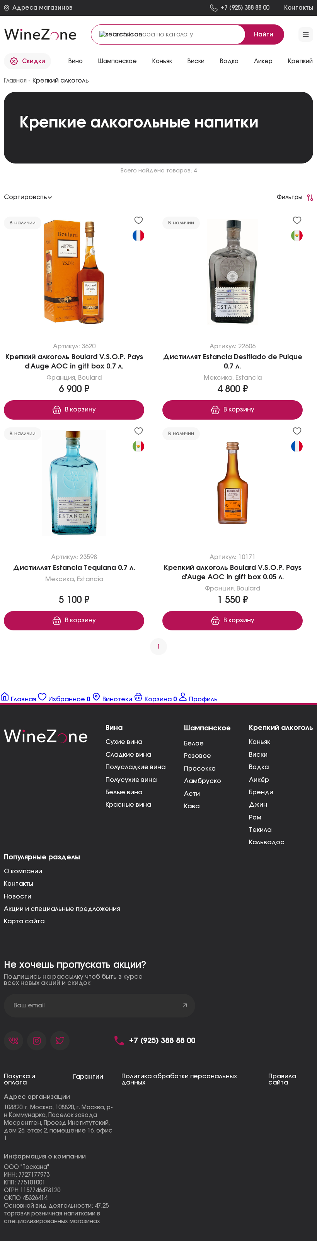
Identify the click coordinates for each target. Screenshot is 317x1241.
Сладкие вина (128, 755)
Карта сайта (24, 921)
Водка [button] (229, 61)
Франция (60, 378)
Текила (260, 830)
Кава (191, 806)
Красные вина (128, 805)
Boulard (90, 378)
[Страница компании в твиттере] (60, 1040)
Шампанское (117, 61)
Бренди (261, 792)
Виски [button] (196, 61)
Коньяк (162, 61)
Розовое (197, 756)
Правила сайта (282, 1079)
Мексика (218, 378)
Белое (194, 743)
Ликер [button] (263, 61)
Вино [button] (75, 61)
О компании (23, 871)
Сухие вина (124, 742)
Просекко (200, 769)
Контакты (18, 884)
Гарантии (88, 1077)
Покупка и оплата (19, 1079)
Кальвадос (267, 842)
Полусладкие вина (135, 767)
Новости (17, 896)
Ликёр (259, 780)
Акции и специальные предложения (62, 909)
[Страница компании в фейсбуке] (36, 1040)
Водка (259, 767)
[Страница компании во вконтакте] (13, 1040)
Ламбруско (202, 781)
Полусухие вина (131, 780)
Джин (258, 805)
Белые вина (124, 792)
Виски (258, 755)
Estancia (248, 378)
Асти (192, 794)
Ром (255, 817)
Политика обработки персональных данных (179, 1079)
